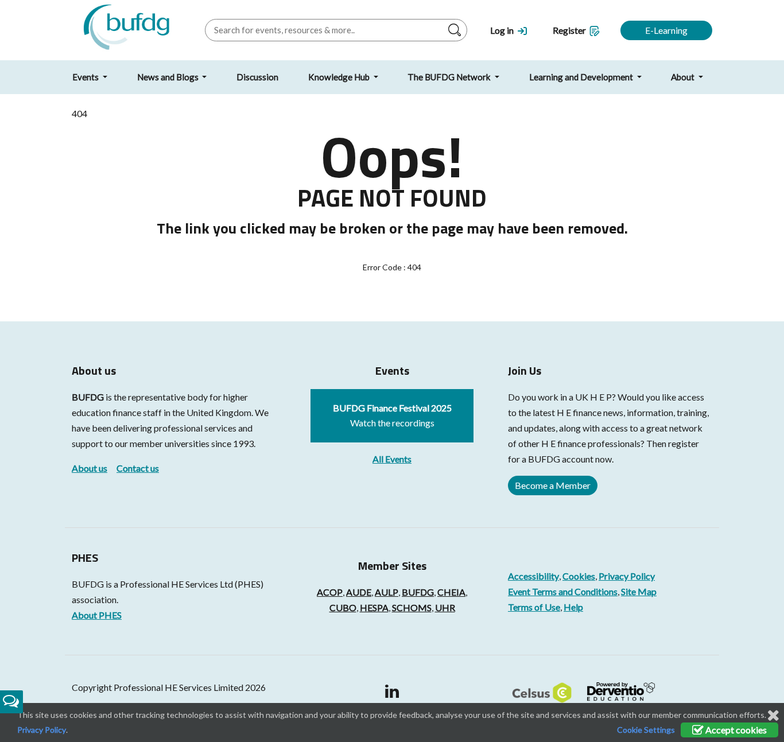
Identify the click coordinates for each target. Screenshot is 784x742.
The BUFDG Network (449, 77)
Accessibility (533, 575)
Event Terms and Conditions (563, 591)
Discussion (257, 77)
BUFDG (88, 396)
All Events (392, 458)
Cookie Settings (646, 730)
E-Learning (666, 30)
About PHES (97, 614)
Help (573, 606)
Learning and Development (582, 77)
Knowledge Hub (339, 77)
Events (86, 77)
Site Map (639, 591)
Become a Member (553, 485)
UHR (445, 607)
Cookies (578, 575)
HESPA (374, 607)
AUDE (358, 591)
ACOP (330, 591)
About (683, 77)
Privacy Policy (627, 575)
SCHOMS (412, 607)
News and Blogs (168, 77)
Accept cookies (735, 729)
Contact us (138, 468)
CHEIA (451, 591)
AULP (386, 591)
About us (89, 468)
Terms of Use (534, 606)
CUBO (342, 607)
